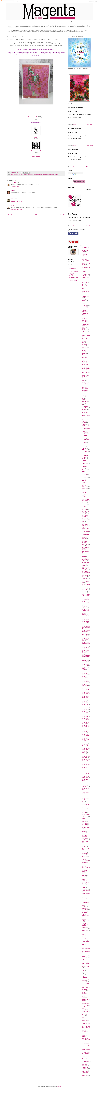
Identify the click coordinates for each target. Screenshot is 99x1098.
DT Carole (84, 431)
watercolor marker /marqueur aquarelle (86, 1042)
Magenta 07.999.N (85, 687)
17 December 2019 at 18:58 (16, 194)
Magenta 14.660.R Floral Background (85, 726)
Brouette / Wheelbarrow (84, 329)
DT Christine (84, 435)
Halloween (84, 565)
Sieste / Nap (84, 938)
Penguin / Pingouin (86, 876)
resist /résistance (85, 896)
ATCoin (83, 288)
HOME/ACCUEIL (10, 21)
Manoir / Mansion (85, 804)
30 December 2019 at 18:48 (16, 209)
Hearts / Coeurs (85, 569)
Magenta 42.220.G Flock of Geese (85, 749)
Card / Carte (84, 340)
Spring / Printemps (85, 963)
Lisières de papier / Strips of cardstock (86, 595)
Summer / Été (84, 981)
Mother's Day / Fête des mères (86, 831)
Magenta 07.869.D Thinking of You (85, 665)
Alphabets (84, 269)
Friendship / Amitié (85, 534)
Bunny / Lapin (84, 331)
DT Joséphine (85, 466)
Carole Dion (71, 275)
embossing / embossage (84, 504)
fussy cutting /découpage (84, 538)
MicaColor (84, 818)
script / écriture (85, 928)
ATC (82, 284)
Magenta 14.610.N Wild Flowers (85, 723)
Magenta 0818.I (85, 711)
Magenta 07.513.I (85, 646)
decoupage (84, 403)
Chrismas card (85, 357)
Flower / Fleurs (85, 522)
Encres (83, 506)
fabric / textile (84, 509)
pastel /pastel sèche (86, 862)
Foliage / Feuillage (85, 528)
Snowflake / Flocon (86, 948)
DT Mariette (84, 473)
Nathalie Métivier (72, 268)
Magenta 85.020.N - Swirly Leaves (86, 762)
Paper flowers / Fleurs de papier (85, 860)
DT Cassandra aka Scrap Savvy (86, 433)
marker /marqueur (85, 806)
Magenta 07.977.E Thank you (85, 677)
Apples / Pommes (85, 275)
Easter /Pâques (85, 486)
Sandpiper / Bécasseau (84, 919)
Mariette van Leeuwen (71, 274)
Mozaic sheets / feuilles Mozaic (85, 836)
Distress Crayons (85, 407)
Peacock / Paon (85, 864)
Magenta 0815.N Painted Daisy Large (86, 706)
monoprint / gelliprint (54, 174)
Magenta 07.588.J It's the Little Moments (85, 651)
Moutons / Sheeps (85, 832)
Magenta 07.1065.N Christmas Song (86, 631)
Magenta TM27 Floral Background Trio (85, 792)
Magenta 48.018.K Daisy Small (85, 752)
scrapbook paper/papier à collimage (85, 924)
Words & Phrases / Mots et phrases (85, 1072)
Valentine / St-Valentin (84, 1015)
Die (82, 404)
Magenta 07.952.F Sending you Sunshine (85, 668)
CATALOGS (26, 21)
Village (83, 1022)
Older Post (62, 214)
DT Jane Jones (85, 463)
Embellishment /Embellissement (85, 497)
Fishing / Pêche (85, 519)
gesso (83, 545)
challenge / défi (85, 347)
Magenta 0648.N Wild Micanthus (85, 622)
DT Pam (83, 479)
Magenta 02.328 (85, 619)
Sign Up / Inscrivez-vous (79, 181)
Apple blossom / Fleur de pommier (85, 274)
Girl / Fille (84, 556)
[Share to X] (27, 173)
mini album (84, 820)
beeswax (83, 303)
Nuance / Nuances (85, 844)
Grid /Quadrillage (85, 562)
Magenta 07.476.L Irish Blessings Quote (85, 639)
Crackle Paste (85, 396)
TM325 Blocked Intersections (36, 150)
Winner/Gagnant (85, 1061)
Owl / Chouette (85, 856)
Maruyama (84, 812)
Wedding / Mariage (86, 1056)
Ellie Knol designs (85, 494)
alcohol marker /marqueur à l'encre (86, 267)
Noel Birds (36, 137)
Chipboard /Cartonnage (84, 355)
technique (84, 990)
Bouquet (83, 327)
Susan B (12, 198)
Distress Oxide (85, 410)
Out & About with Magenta (85, 854)
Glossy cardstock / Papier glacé (85, 560)
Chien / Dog (84, 353)
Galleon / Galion (85, 539)
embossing (84, 502)
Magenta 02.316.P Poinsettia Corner (85, 610)
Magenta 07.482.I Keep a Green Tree (86, 643)
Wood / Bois (84, 1070)
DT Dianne (84, 442)
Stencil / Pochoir (85, 972)
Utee (83, 1013)
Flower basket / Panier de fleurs (85, 525)
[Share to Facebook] (28, 173)
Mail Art (83, 801)
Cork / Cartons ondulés (85, 391)
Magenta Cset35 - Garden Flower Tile (86, 771)
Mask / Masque (85, 816)
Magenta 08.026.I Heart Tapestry (85, 697)
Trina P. (12, 205)
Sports (83, 959)
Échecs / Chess (85, 488)
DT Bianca (84, 424)
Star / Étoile (84, 969)
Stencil (83, 970)
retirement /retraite (85, 902)
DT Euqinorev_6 (85, 451)
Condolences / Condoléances (85, 388)
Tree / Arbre (84, 1006)
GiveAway (84, 558)
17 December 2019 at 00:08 (16, 186)
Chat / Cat (84, 349)
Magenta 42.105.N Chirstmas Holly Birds (85, 745)
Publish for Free (89, 124)
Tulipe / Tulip (84, 1009)
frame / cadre (84, 533)
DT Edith (83, 446)
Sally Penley (84, 912)
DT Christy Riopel (85, 439)
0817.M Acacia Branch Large (85, 254)
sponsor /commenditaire (85, 957)
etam (83, 508)
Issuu (74, 124)
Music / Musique (85, 838)
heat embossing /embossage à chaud (86, 572)
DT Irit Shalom (85, 462)
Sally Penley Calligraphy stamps (86, 915)
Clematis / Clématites (84, 378)
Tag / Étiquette (85, 986)
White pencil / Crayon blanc (84, 1059)
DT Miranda (84, 474)
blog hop (83, 318)
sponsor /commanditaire (85, 954)
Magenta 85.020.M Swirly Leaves (86, 760)
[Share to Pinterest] (29, 173)
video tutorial (84, 1020)
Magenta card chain (86, 764)
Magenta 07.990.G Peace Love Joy (85, 682)
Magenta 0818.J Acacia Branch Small (86, 713)
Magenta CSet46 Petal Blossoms (85, 774)
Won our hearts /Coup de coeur (85, 1068)
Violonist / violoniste (86, 1023)
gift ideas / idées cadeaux (85, 554)
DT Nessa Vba (85, 477)
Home (36, 214)
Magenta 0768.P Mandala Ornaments (86, 693)
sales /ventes (84, 911)
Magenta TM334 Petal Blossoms (85, 799)
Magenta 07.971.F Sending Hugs (85, 671)
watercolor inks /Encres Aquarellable (86, 1039)
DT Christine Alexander (40, 174)
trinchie (83, 1008)
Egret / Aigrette (85, 492)
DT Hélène (84, 458)
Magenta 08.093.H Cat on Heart (85, 699)
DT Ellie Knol (84, 449)
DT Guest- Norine (85, 455)
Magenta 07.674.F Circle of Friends (85, 660)
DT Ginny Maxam (85, 452)
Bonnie (12, 190)
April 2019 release (85, 277)
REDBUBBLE (19, 21)
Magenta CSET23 (85, 767)
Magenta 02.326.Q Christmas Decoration (85, 613)
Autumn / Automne (85, 294)
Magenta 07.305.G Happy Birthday (85, 634)
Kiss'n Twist (84, 579)
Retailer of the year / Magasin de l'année (86, 899)
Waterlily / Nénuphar (86, 1049)
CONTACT (62, 21)
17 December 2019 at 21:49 (16, 201)
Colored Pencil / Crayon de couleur (85, 384)
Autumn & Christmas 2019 (15, 174)
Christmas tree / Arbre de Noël (85, 367)
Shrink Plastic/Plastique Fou (86, 935)
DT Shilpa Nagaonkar (84, 484)
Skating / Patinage (85, 941)
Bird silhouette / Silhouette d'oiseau (86, 307)
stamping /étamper (85, 966)
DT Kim (83, 468)
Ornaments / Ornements (84, 851)
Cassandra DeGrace (73, 270)
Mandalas (84, 803)
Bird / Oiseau (84, 305)
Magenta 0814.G (85, 704)
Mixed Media (84, 821)
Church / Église (85, 372)
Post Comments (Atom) (18, 216)
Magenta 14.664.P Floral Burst (85, 730)
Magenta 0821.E (85, 716)
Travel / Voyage (85, 1005)
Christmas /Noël (32, 174)
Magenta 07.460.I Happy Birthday (85, 636)
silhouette (84, 940)
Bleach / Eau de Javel (25, 174)
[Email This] (24, 173)
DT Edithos (84, 448)
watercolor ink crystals (85, 1036)
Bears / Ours (84, 302)
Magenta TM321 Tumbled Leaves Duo (85, 796)
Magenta (83, 601)
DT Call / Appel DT (85, 425)
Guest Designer (85, 564)
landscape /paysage (86, 584)
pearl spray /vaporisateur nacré (86, 867)
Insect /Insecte (85, 578)
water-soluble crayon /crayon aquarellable (86, 1027)
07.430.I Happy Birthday (85, 251)
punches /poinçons (86, 890)
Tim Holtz (84, 997)
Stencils (83, 974)
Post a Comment (12, 212)
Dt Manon (84, 471)
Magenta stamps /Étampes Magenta (85, 782)
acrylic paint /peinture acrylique (85, 260)
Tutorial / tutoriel (85, 1011)
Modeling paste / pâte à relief (85, 824)
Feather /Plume (85, 513)
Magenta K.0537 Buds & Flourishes (85, 603)
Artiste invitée (84, 282)
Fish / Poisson (85, 518)
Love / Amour (84, 598)
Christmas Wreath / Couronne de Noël (86, 369)
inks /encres (84, 576)
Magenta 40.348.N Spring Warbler (85, 743)
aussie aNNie (13, 182)
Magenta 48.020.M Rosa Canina (86, 757)
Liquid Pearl (84, 592)
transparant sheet (85, 1003)
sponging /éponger (86, 951)
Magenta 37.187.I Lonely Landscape (85, 735)
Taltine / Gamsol (85, 987)
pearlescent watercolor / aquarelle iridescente (84, 872)
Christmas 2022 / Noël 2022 (85, 362)
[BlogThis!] (25, 173)
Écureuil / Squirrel (85, 489)
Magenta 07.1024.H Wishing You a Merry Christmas (86, 627)
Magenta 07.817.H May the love (85, 662)
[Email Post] (21, 172)
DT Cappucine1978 (86, 428)
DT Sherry (84, 482)
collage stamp (85, 382)
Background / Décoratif (84, 300)
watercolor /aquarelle (84, 1031)
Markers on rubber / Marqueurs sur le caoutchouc (86, 810)
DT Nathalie (84, 476)
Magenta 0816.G (85, 709)
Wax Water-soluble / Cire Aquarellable (86, 1053)
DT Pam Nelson (85, 480)
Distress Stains (85, 412)
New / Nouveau (85, 839)
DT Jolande (84, 465)
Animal (83, 271)
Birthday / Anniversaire (84, 311)
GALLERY (41, 21)
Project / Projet (85, 889)
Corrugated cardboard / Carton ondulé (86, 394)
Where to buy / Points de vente (72, 21)
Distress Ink (84, 409)
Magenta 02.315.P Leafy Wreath (85, 607)
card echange (84, 344)
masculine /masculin (86, 814)
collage (83, 380)
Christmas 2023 (85, 364)
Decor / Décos (85, 401)
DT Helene (84, 457)
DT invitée (84, 460)
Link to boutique (36, 156)
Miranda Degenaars (73, 277)
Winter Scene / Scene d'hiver (85, 1065)
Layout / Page (84, 589)
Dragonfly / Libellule (86, 415)
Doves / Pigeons (85, 414)
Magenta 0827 (85, 718)
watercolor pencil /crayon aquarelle (85, 1046)
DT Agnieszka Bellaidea (84, 422)
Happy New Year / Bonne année (85, 568)
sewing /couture (85, 930)
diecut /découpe (85, 406)
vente (83, 1017)
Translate (78, 175)
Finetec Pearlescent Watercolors (86, 516)
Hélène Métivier (72, 266)
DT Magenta (47, 174)
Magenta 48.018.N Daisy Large (85, 754)
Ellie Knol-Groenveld (73, 271)
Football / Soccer (85, 531)
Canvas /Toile (84, 338)
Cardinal (83, 345)
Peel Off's (84, 875)
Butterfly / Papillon (85, 333)
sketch (83, 944)
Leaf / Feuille (84, 591)
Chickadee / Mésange (84, 351)
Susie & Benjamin (85, 983)
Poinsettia (84, 887)
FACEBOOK (48, 21)
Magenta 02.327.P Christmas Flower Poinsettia (85, 617)
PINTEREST (55, 21)
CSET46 (83, 399)
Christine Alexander (33, 116)
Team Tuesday (85, 989)
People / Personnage (84, 880)
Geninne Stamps (85, 544)
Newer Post (10, 214)
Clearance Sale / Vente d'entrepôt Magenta (85, 375)
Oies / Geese (84, 846)
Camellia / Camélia (86, 335)
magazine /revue (85, 599)
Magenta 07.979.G (85, 679)
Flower (83, 521)
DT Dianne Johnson (86, 444)
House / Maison (85, 575)
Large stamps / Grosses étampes (85, 587)
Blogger (59, 1086)
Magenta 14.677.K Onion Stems (85, 732)
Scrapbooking (85, 927)
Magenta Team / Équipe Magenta (85, 786)
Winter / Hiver (84, 1063)
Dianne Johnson (72, 279)
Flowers (83, 527)
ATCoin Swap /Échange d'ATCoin (85, 291)
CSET (83, 398)
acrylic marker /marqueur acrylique (86, 256)
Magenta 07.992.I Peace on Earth (85, 685)
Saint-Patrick (84, 906)
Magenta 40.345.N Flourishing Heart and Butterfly (85, 739)
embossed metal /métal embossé (85, 500)
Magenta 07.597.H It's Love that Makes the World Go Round (86, 655)
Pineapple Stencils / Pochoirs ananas (86, 885)
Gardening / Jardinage (84, 542)
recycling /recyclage (86, 893)
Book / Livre (84, 320)
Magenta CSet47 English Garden (85, 777)
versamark (84, 1018)
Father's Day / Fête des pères (85, 512)
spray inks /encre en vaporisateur (86, 961)
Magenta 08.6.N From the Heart (85, 702)
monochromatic (85, 825)
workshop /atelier (85, 1075)
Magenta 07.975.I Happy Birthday (85, 674)
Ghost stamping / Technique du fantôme (85, 548)
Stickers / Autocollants (84, 977)
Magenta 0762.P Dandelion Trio (85, 690)
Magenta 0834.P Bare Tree (85, 720)
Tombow (83, 1002)
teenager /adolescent (84, 993)
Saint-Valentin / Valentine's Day (85, 909)
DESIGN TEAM (34, 21)
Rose (83, 905)
